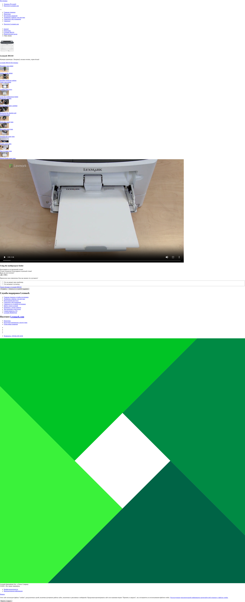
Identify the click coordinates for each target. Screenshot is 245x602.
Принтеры (7, 30)
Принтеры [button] (7, 14)
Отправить (4, 289)
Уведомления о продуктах (12, 309)
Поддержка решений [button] (10, 16)
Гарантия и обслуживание (12, 302)
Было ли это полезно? (7, 273)
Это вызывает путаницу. (12, 284)
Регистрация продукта (11, 300)
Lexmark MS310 (9, 32)
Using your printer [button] (5, 82)
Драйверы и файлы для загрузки (14, 299)
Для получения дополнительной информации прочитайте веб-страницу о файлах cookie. (199, 597)
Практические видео (10, 34)
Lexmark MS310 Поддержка (9, 62)
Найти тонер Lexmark (11, 306)
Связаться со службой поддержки (19, 289)
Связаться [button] (7, 21)
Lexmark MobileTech (10, 312)
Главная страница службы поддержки (16, 297)
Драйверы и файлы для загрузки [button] (14, 17)
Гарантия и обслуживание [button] (12, 19)
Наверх (2, 594)
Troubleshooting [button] (5, 115)
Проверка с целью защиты (12, 307)
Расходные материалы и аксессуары (15, 322)
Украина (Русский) (10, 4)
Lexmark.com (17, 316)
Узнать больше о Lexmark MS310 (10, 287)
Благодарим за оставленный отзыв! (11, 269)
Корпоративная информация (13, 591)
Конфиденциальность (11, 589)
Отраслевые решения (11, 324)
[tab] (122, 66)
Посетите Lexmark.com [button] (11, 6)
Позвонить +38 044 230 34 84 (13, 336)
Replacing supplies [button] (5, 98)
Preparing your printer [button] (6, 66)
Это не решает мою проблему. (13, 282)
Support (6, 29)
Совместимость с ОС (11, 311)
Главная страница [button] (9, 12)
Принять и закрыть (6, 601)
